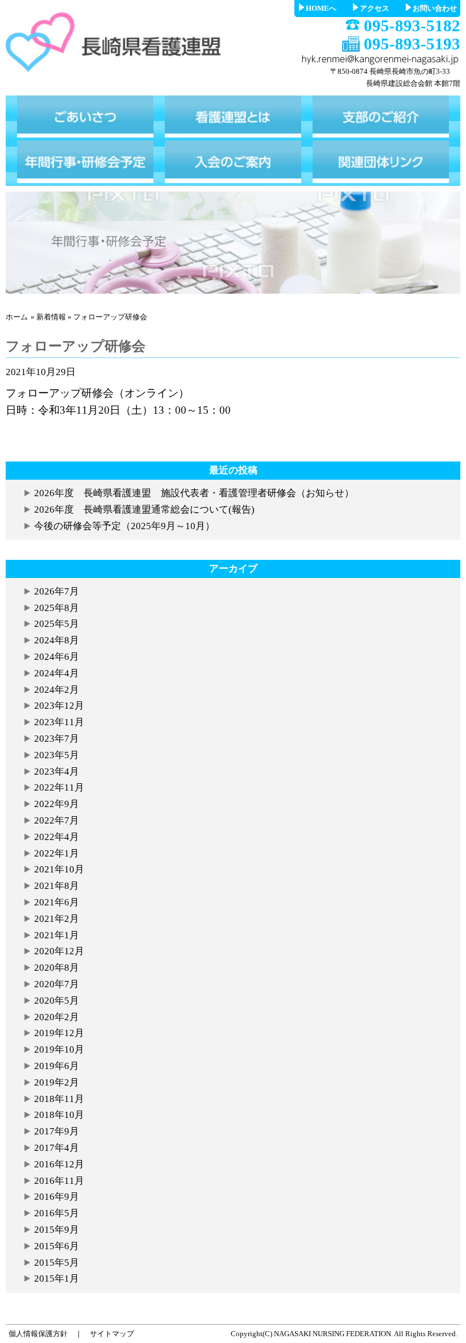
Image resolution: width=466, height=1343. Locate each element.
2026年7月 (56, 591)
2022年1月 (56, 853)
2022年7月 (56, 820)
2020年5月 (56, 1000)
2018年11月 (59, 1098)
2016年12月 (59, 1164)
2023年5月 (56, 755)
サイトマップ (112, 1333)
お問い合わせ (435, 8)
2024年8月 (56, 640)
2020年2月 (56, 1017)
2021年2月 (56, 918)
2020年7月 (56, 984)
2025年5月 (56, 623)
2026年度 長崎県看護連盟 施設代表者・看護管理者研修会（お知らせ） (194, 493)
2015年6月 (56, 1246)
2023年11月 (59, 722)
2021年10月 (59, 869)
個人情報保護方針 (38, 1333)
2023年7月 (56, 738)
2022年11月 (59, 787)
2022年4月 (56, 836)
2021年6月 (56, 902)
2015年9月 (56, 1229)
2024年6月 (56, 656)
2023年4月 (56, 771)
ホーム (17, 317)
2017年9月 (56, 1131)
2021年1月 (56, 935)
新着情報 (51, 317)
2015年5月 (56, 1262)
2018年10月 (59, 1114)
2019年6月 (56, 1066)
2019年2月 (56, 1082)
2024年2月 (56, 689)
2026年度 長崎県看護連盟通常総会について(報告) (144, 509)
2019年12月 (59, 1033)
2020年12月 (59, 951)
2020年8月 (56, 967)
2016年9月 (56, 1196)
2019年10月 (59, 1049)
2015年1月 (56, 1278)
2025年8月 (56, 607)
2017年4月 (56, 1147)
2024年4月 (56, 673)
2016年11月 (59, 1180)
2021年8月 (56, 885)
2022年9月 (56, 804)
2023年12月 (59, 705)
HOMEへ (321, 8)
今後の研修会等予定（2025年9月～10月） (124, 526)
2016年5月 (56, 1213)
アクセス (374, 8)
